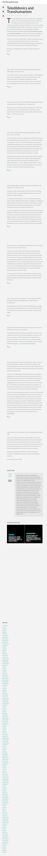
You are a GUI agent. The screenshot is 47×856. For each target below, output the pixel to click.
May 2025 (4, 650)
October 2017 (5, 800)
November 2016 (5, 819)
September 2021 (5, 723)
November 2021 (5, 719)
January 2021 (4, 736)
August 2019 (4, 764)
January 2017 (4, 815)
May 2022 (4, 709)
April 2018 (4, 790)
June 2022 (4, 708)
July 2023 (4, 686)
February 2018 (5, 794)
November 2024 (5, 660)
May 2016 (4, 828)
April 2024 (4, 671)
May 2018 (4, 789)
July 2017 (4, 805)
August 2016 (4, 823)
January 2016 (4, 835)
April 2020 (4, 751)
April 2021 (4, 731)
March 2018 (4, 792)
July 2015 (4, 845)
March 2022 (4, 713)
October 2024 (5, 661)
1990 (38, 18)
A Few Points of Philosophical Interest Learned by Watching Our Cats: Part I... (33, 538)
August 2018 (4, 784)
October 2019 (5, 761)
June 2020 (4, 747)
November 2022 (5, 699)
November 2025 (5, 640)
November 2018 (5, 779)
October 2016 (5, 820)
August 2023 (4, 685)
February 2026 (5, 635)
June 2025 (4, 648)
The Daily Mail (11, 27)
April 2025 (4, 652)
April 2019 (4, 771)
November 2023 (5, 680)
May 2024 (4, 670)
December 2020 (5, 738)
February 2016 (5, 833)
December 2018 (5, 777)
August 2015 (4, 843)
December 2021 (5, 718)
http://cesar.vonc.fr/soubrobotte (19, 329)
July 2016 (4, 825)
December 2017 (5, 797)
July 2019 (4, 766)
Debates (25, 15)
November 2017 (5, 799)
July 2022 (4, 706)
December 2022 (5, 698)
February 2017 (5, 814)
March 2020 (4, 752)
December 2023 (5, 678)
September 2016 (5, 822)
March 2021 (4, 733)
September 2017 (5, 802)
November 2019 (5, 759)
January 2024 (4, 676)
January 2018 (4, 795)
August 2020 (4, 744)
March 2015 (4, 852)
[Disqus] (25, 563)
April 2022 (4, 711)
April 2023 (4, 691)
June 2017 (4, 807)
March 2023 (4, 693)
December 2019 (5, 757)
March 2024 (4, 673)
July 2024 (4, 666)
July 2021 (4, 726)
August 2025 (4, 645)
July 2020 (4, 746)
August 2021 (4, 724)
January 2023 (4, 696)
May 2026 (4, 630)
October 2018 (5, 780)
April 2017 (4, 810)
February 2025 (5, 655)
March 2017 (4, 812)
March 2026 (4, 633)
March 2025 (4, 653)
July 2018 (4, 785)
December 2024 (5, 658)
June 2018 (4, 787)
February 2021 (5, 734)
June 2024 (4, 668)
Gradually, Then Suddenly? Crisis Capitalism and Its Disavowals (15, 539)
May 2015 (4, 848)
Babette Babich (11, 15)
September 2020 (5, 742)
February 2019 (5, 774)
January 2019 (4, 776)
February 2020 (5, 754)
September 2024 (5, 663)
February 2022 (5, 714)
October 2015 (5, 840)
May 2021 (4, 729)
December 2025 (5, 638)
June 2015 (4, 847)
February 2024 (5, 675)
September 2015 (5, 842)
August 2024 (4, 665)
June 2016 (4, 827)
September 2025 (5, 643)
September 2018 (5, 782)
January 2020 (4, 756)
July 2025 (4, 647)
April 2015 (4, 850)
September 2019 (5, 762)
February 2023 (5, 695)
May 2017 (4, 809)
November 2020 (5, 739)
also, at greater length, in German (27, 343)
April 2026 (4, 632)
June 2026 (4, 628)
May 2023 (4, 690)
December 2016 (5, 817)
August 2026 (4, 625)
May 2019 (4, 769)
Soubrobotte (34, 337)
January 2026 (4, 637)
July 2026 (4, 627)
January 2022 (4, 716)
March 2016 (4, 832)
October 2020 (5, 741)
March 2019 (4, 772)
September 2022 (5, 703)
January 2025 (4, 657)
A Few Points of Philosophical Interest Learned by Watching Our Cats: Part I (33, 534)
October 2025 (5, 642)
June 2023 (4, 688)
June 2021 (4, 728)
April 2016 (4, 830)
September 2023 (5, 683)
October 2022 (5, 701)
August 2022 (4, 704)
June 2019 (4, 767)
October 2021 (5, 721)
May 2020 (4, 749)
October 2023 (5, 681)
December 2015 (5, 837)
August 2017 (4, 804)
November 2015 (5, 838)
